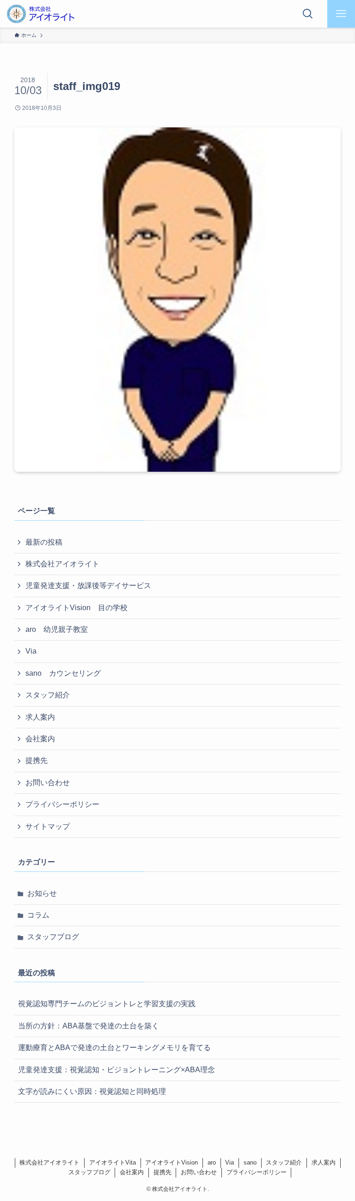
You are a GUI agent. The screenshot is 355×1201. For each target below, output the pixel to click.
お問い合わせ (47, 783)
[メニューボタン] (341, 14)
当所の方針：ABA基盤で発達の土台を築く (88, 1026)
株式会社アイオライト (62, 564)
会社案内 (40, 739)
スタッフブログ (53, 937)
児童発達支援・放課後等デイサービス (88, 585)
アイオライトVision (171, 1162)
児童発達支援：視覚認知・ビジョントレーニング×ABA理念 (116, 1070)
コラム (38, 915)
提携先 (36, 760)
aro (212, 1162)
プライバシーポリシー (62, 804)
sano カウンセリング (63, 673)
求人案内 (40, 717)
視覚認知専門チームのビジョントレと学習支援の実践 (107, 1004)
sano (250, 1162)
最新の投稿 (43, 542)
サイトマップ (47, 826)
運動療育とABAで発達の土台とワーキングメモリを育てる (114, 1047)
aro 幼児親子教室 (56, 629)
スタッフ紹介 (47, 695)
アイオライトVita (112, 1162)
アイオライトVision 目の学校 (76, 608)
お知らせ (42, 893)
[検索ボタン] (308, 14)
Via (31, 651)
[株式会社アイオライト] (40, 14)
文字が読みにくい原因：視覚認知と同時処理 (92, 1091)
